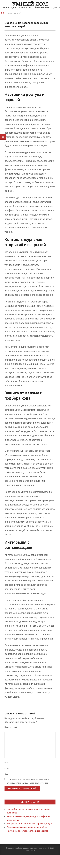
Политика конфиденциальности (19, 848)
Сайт (7, 774)
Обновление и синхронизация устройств (27, 827)
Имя (7, 762)
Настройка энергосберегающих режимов (27, 831)
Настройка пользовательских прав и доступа (29, 823)
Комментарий (8, 728)
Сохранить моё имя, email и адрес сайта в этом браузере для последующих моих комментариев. (27, 781)
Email (7, 768)
